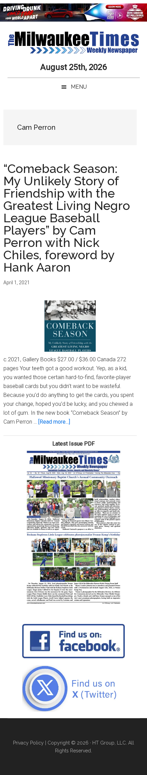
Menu (79, 87)
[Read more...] (54, 421)
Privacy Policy (28, 743)
